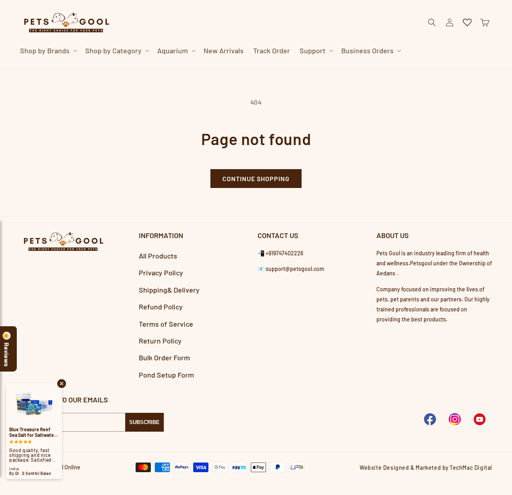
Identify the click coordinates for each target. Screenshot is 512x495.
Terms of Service (166, 323)
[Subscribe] (144, 422)
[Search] (385, 68)
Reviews (7, 355)
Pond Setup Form (166, 374)
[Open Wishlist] (467, 22)
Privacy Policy (161, 272)
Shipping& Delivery (169, 289)
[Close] (405, 68)
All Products (158, 255)
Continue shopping (256, 178)
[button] (47, 50)
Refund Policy (161, 306)
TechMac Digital (471, 467)
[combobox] (246, 68)
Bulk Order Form (164, 357)
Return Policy (160, 340)
